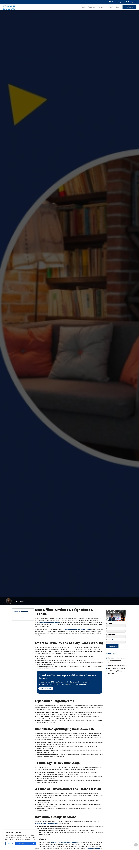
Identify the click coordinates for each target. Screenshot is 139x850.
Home (83, 7)
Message (109, 639)
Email (108, 628)
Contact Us (129, 7)
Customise (10, 843)
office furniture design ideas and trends (76, 629)
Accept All (31, 843)
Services (100, 7)
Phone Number (110, 634)
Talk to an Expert (45, 688)
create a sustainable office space (46, 823)
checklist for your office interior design (63, 842)
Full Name (109, 623)
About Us (91, 7)
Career (110, 7)
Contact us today (94, 848)
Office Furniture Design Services (48, 622)
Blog (117, 7)
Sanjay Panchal (19, 601)
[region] (21, 838)
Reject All (21, 843)
